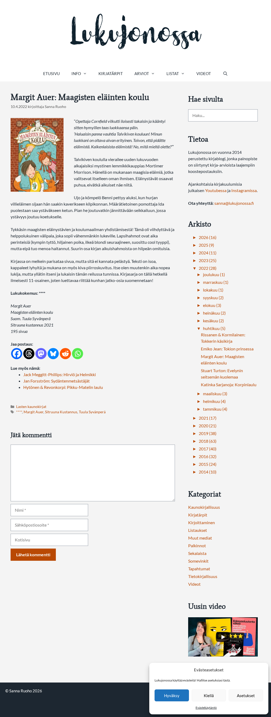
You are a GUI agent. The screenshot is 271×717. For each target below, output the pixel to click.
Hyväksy (171, 695)
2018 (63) (207, 441)
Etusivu (51, 73)
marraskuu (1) (215, 282)
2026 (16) (207, 237)
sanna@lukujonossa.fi (234, 203)
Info (76, 73)
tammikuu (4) (215, 408)
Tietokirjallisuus (202, 576)
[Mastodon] (41, 353)
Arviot (141, 73)
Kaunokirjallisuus (204, 507)
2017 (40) (207, 448)
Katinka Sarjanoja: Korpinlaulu (228, 384)
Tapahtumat (199, 568)
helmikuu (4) (214, 401)
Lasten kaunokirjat (31, 407)
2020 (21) (207, 425)
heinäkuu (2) (214, 312)
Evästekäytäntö (206, 708)
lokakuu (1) (213, 289)
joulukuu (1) (214, 274)
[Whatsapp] (77, 353)
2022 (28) (207, 268)
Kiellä (209, 695)
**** (19, 412)
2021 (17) (207, 417)
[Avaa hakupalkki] (225, 73)
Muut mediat (200, 537)
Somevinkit (198, 560)
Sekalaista (197, 553)
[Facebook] (16, 353)
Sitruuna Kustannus (61, 412)
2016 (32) (207, 456)
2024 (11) (207, 252)
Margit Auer (33, 412)
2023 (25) (207, 260)
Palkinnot (197, 545)
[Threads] (28, 353)
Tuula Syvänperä (92, 412)
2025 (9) (206, 244)
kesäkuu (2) (213, 320)
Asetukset (246, 695)
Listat (172, 73)
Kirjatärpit (110, 73)
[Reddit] (65, 353)
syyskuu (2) (213, 297)
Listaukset (197, 530)
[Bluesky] (53, 353)
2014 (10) (207, 471)
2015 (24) (207, 464)
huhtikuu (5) (214, 328)
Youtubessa (216, 190)
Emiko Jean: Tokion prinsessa (227, 348)
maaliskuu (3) (215, 393)
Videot (203, 73)
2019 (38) (207, 433)
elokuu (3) (212, 305)
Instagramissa (244, 190)
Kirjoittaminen (201, 522)
